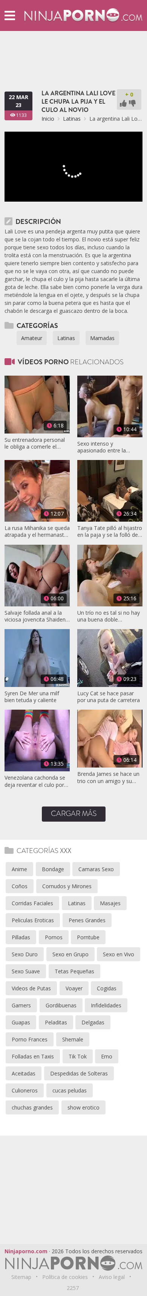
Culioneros (25, 1090)
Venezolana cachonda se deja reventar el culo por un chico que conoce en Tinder (35, 781)
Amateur (31, 338)
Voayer (74, 988)
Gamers (21, 1005)
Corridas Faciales (32, 903)
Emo (106, 1056)
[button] (10, 15)
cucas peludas (69, 1090)
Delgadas (92, 1022)
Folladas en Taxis (33, 1056)
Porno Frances (29, 1039)
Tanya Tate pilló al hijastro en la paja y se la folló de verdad (109, 531)
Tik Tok (78, 1056)
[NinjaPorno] (83, 15)
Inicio (47, 118)
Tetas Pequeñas (74, 971)
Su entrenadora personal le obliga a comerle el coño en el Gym (35, 443)
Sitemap (21, 1276)
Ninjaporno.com (26, 1251)
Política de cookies (65, 1276)
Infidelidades (106, 1005)
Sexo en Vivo (118, 954)
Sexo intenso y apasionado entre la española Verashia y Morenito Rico (101, 447)
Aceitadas (23, 1073)
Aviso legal (112, 1276)
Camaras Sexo (96, 869)
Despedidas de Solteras (79, 1073)
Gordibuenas (61, 1005)
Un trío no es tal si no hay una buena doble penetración (108, 616)
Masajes (110, 903)
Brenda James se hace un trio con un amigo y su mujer (108, 777)
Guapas (21, 1022)
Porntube (88, 937)
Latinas (72, 118)
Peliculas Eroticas (33, 920)
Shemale (72, 1039)
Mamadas (102, 338)
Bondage (53, 869)
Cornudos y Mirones (67, 886)
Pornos (54, 937)
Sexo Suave (26, 971)
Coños (20, 886)
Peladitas (56, 1022)
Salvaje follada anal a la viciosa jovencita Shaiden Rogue (35, 616)
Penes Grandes (87, 920)
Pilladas (21, 937)
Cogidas (106, 988)
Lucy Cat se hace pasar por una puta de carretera (108, 697)
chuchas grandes (32, 1107)
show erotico (83, 1107)
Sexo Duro (25, 954)
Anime (19, 869)
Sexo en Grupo (70, 954)
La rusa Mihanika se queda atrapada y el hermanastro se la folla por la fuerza (37, 531)
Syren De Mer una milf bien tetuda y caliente (32, 697)
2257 (73, 1287)
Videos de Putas (31, 988)
